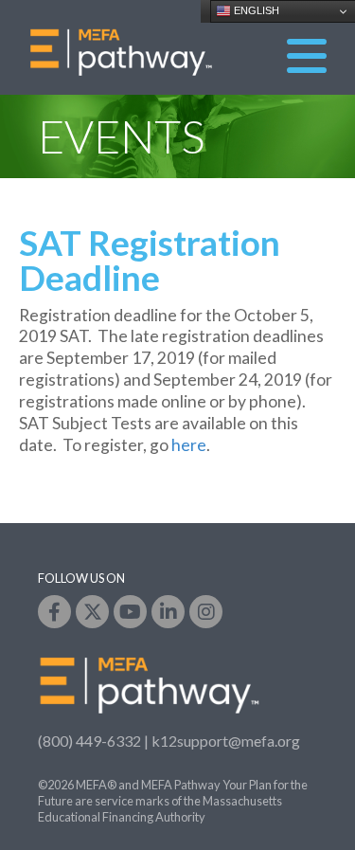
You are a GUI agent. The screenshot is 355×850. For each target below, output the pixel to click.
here (188, 445)
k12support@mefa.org (225, 741)
